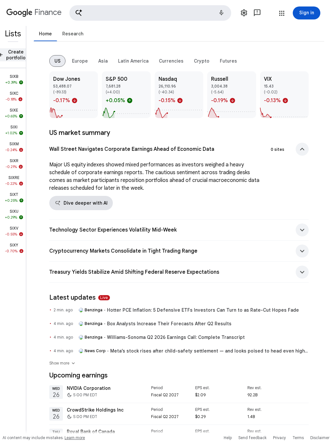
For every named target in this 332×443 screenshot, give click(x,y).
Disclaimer (319, 437)
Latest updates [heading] (78, 297)
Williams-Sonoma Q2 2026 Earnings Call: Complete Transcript (176, 337)
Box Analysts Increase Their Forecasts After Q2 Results (169, 324)
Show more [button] (62, 363)
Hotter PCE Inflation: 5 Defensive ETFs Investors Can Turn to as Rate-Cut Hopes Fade (203, 310)
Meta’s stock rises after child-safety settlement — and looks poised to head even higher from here (209, 351)
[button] (150, 13)
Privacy (279, 437)
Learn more (75, 437)
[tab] (45, 33)
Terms (298, 437)
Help (228, 437)
